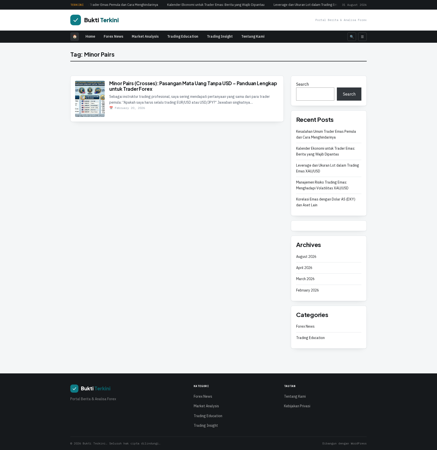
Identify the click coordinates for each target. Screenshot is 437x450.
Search (302, 84)
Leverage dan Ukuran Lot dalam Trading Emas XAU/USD (313, 5)
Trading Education (182, 36)
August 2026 (306, 256)
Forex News (113, 36)
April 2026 (304, 267)
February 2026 (307, 290)
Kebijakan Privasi (297, 406)
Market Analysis (145, 36)
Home (90, 36)
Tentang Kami (253, 36)
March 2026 (305, 279)
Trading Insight (220, 36)
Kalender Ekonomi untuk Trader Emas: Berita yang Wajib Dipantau (214, 5)
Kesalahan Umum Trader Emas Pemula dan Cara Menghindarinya (109, 5)
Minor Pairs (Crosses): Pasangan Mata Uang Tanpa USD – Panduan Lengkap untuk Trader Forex (193, 86)
